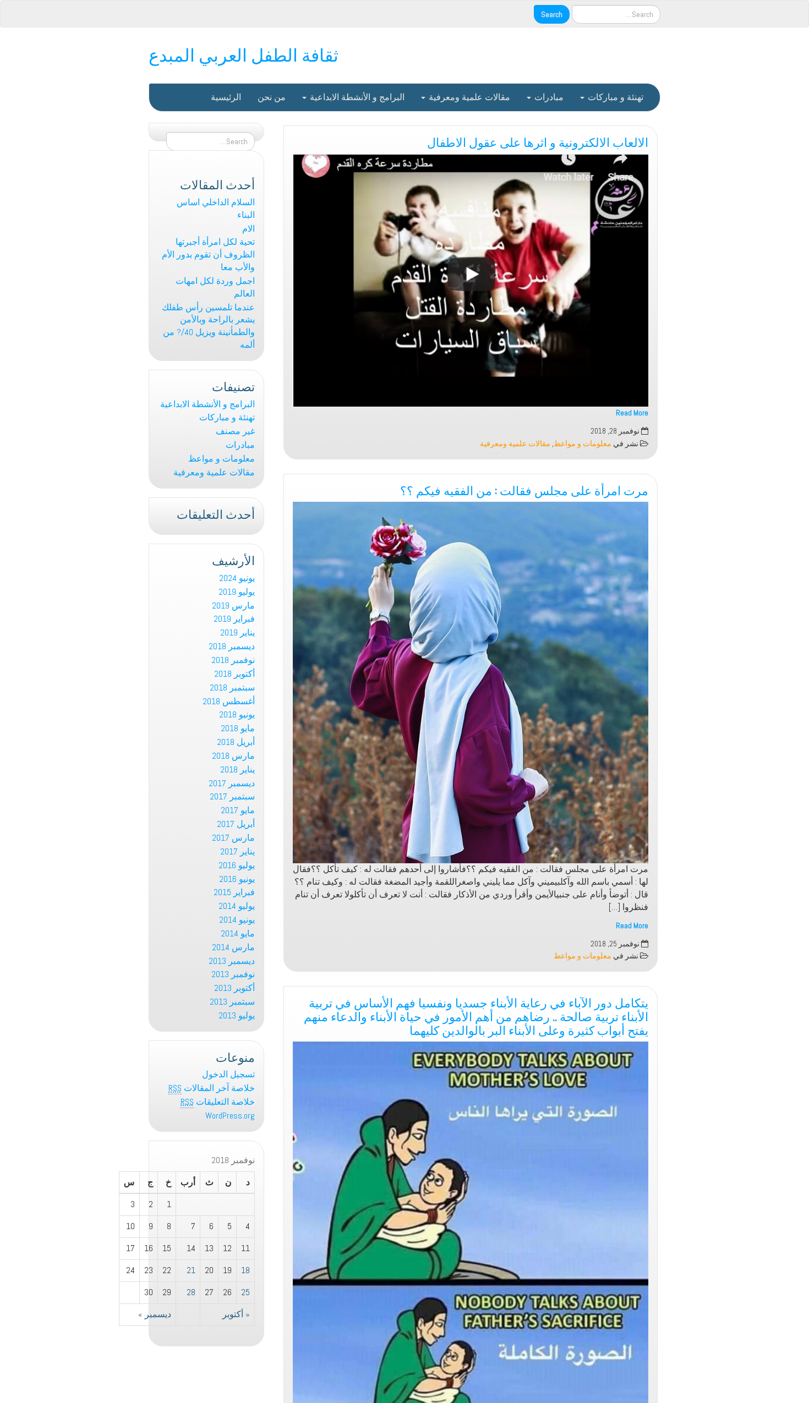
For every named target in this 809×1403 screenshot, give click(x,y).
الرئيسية (226, 97)
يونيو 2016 (237, 879)
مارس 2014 (233, 947)
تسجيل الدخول (228, 1074)
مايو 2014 (238, 933)
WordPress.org (230, 1115)
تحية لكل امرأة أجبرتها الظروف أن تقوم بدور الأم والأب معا (208, 254)
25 (245, 1292)
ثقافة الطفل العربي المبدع (243, 54)
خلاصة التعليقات (218, 1102)
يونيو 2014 (237, 919)
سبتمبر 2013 (232, 1001)
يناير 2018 (237, 769)
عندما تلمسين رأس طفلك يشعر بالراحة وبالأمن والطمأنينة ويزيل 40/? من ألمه (208, 326)
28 (191, 1292)
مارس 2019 (233, 605)
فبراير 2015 (234, 892)
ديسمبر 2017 (232, 783)
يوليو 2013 (236, 1015)
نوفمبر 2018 (233, 660)
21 (191, 1270)
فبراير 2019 (234, 618)
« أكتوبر (236, 1314)
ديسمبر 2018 (232, 646)
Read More (632, 413)
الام (248, 228)
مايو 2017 (238, 810)
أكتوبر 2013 (234, 988)
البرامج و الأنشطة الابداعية (356, 97)
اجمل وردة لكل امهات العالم (215, 287)
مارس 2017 (233, 837)
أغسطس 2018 (229, 701)
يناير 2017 (237, 851)
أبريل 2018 (236, 742)
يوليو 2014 (236, 906)
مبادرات (548, 97)
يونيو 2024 (237, 578)
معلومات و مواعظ (582, 443)
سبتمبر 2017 (232, 796)
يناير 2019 (237, 632)
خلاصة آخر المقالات (211, 1088)
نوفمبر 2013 (233, 974)
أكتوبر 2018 (234, 673)
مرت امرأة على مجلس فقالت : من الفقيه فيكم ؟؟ (524, 489)
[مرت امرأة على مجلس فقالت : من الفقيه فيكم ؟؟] (470, 682)
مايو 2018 (238, 728)
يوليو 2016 (236, 865)
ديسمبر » (154, 1314)
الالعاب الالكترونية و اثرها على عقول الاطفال (537, 141)
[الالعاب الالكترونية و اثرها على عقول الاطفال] (470, 280)
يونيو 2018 (237, 714)
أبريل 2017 (236, 824)
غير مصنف (235, 431)
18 (245, 1270)
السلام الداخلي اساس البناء (216, 208)
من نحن (272, 97)
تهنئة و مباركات (614, 97)
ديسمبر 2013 (232, 961)
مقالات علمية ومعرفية (468, 97)
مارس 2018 (233, 755)
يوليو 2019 (236, 592)
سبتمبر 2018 (232, 687)
